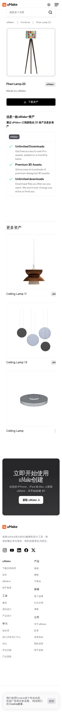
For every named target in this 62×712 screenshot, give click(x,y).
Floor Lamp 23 (43, 22)
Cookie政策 (16, 704)
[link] (34, 261)
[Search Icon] (31, 12)
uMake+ (10, 22)
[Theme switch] (48, 4)
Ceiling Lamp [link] (15, 431)
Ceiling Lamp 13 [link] (16, 362)
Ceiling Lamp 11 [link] (16, 294)
